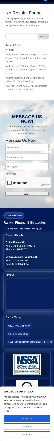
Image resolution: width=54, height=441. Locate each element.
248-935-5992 (20, 334)
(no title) (9, 49)
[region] (27, 414)
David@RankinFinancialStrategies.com (33, 342)
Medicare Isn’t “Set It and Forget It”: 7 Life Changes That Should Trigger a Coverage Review (26, 58)
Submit (27, 194)
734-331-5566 (22, 326)
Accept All (27, 418)
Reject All (27, 434)
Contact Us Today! (13, 215)
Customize (27, 426)
